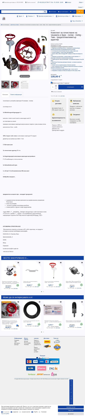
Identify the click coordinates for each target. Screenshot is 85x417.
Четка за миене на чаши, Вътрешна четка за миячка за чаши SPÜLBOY (73, 321)
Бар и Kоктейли (77, 21)
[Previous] (2, 54)
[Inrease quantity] (56, 86)
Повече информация (16, 94)
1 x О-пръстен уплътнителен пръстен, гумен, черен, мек (65, 50)
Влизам (26, 341)
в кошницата (70, 87)
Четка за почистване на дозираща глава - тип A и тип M (64, 69)
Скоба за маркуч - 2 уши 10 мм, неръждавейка (62, 52)
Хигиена (30, 16)
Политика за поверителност (37, 345)
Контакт (69, 2)
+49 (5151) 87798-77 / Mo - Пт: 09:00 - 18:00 (51, 2)
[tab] (5, 94)
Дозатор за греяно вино (45, 16)
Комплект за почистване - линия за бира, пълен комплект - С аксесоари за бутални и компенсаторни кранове (10, 282)
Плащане (16, 340)
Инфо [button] (80, 2)
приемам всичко (70, 407)
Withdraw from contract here (71, 392)
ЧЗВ (15, 341)
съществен (6, 411)
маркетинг (15, 411)
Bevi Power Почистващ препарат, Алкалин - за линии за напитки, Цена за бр (53, 321)
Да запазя (71, 413)
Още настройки (5, 413)
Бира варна (78, 16)
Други (20, 16)
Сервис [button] (80, 7)
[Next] (47, 54)
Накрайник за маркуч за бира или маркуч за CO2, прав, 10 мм (66, 70)
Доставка (62, 95)
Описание (5, 94)
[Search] (45, 11)
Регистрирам (27, 343)
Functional (43, 411)
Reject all (70, 410)
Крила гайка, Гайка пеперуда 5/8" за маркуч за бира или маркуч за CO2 (73, 282)
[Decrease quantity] (56, 88)
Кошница (26, 344)
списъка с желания (57, 91)
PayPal (36, 411)
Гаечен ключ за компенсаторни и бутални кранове (63, 64)
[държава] (70, 12)
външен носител (26, 411)
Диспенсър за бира (63, 16)
